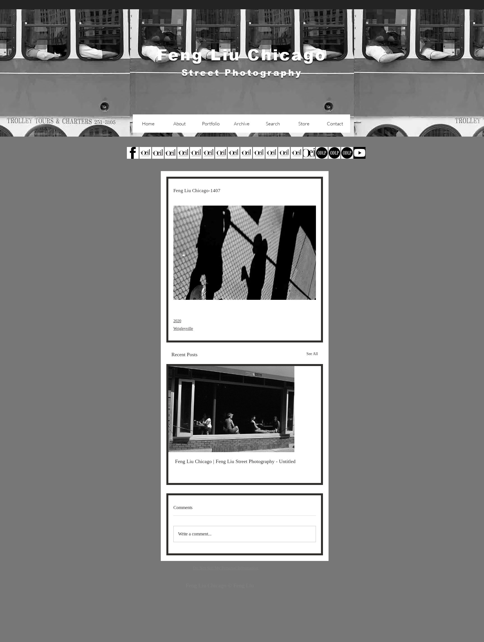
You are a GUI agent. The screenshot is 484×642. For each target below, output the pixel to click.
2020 (177, 321)
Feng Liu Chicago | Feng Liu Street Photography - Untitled (235, 461)
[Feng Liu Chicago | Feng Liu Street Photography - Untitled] (244, 409)
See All (312, 354)
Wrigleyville (183, 328)
